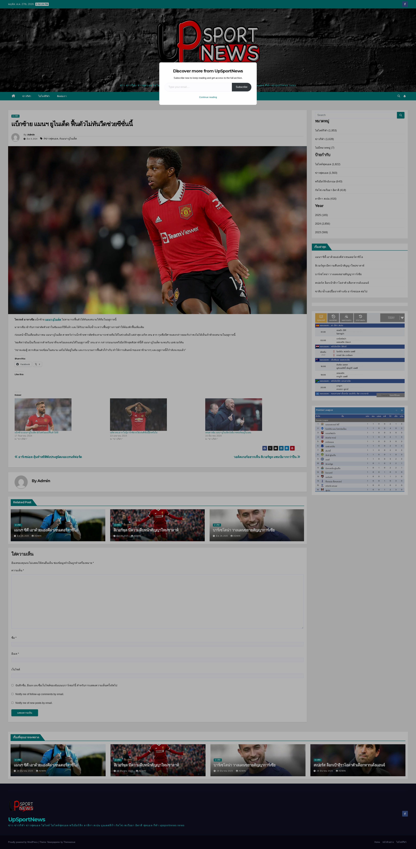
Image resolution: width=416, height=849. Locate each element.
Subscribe (241, 87)
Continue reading (208, 97)
